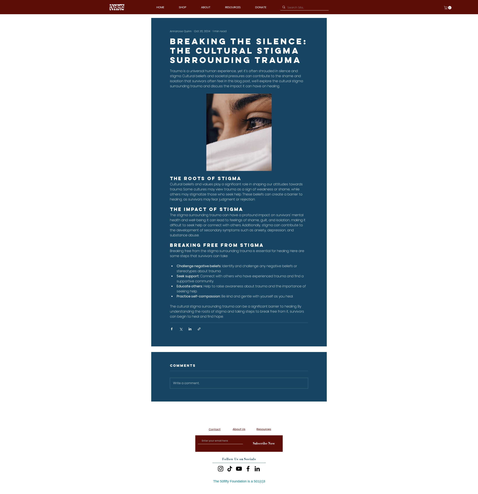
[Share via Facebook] (171, 329)
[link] (448, 7)
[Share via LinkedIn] (190, 329)
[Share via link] (199, 329)
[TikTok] (229, 468)
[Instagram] (220, 468)
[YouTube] (239, 468)
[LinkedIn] (257, 468)
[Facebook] (248, 468)
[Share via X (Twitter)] (181, 329)
